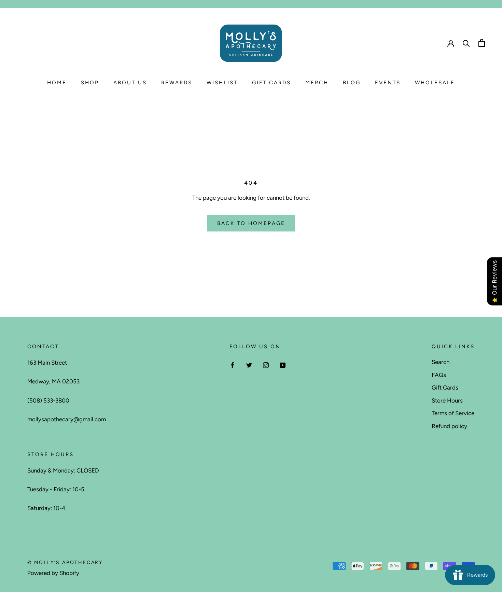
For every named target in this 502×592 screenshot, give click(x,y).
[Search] (466, 42)
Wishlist (222, 83)
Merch (317, 83)
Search (440, 361)
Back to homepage (251, 223)
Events (388, 83)
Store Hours (447, 400)
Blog (352, 83)
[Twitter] (249, 364)
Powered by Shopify (53, 572)
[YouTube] (282, 364)
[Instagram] (266, 364)
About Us (130, 83)
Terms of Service (453, 413)
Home (57, 83)
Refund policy (449, 426)
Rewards (176, 83)
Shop (90, 83)
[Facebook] (232, 364)
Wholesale (435, 83)
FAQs (439, 374)
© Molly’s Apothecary (65, 562)
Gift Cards (271, 83)
